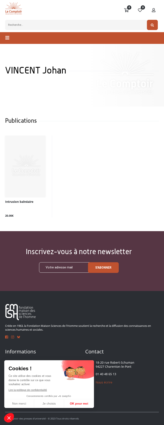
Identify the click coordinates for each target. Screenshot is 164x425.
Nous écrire (104, 382)
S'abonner (103, 267)
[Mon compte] (154, 10)
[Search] (152, 25)
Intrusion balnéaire (19, 202)
